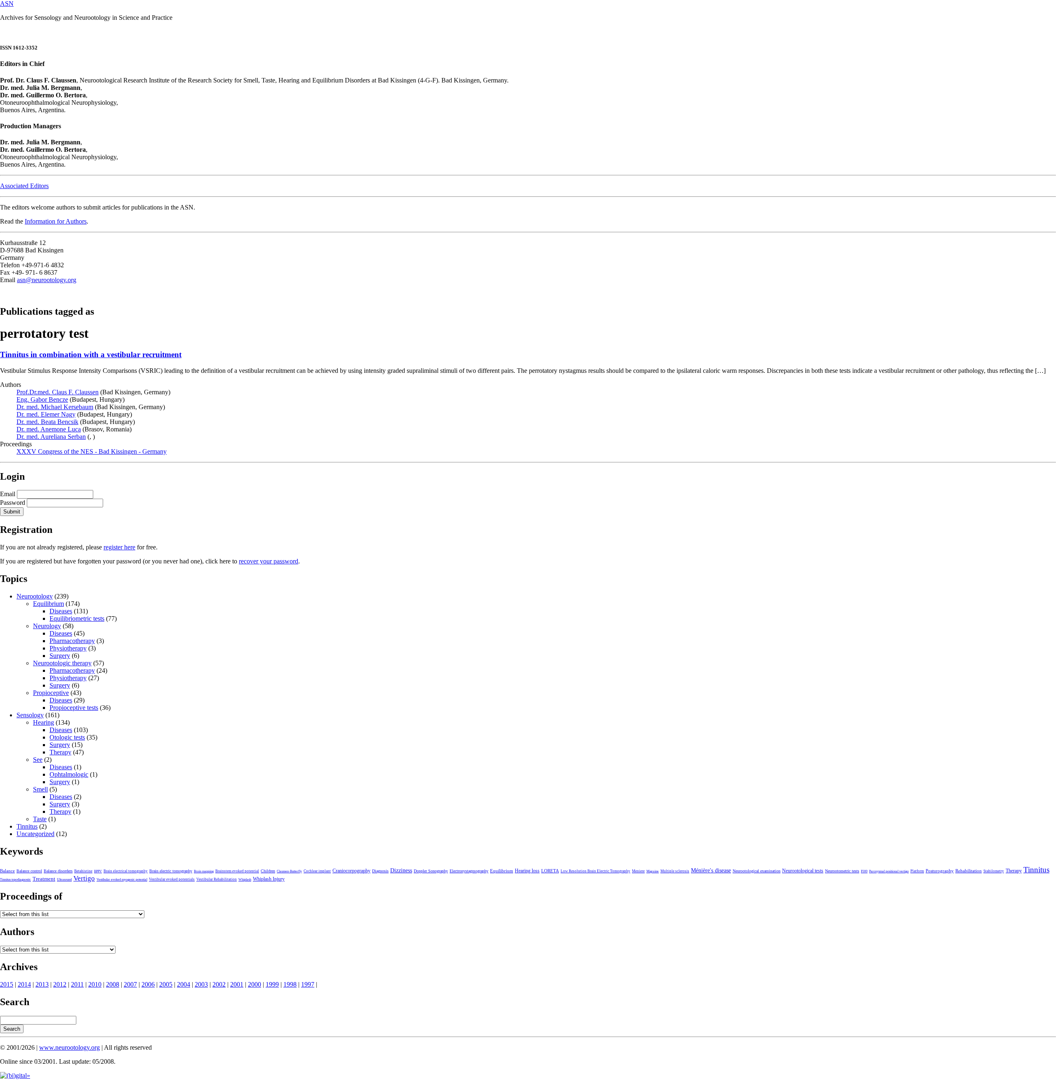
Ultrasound (64, 879)
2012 (59, 984)
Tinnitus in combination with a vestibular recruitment (91, 354)
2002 (219, 984)
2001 (236, 984)
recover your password (268, 561)
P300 (864, 871)
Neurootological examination (756, 871)
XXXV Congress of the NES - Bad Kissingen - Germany (91, 451)
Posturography (940, 870)
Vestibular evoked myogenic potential (122, 879)
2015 (6, 984)
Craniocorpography (351, 871)
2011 (77, 984)
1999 (272, 984)
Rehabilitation (968, 870)
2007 (130, 984)
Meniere (638, 871)
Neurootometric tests (842, 871)
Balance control (29, 871)
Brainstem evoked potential (237, 871)
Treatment (44, 879)
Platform (917, 871)
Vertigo (84, 878)
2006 (148, 984)
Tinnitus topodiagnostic (15, 879)
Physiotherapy (68, 648)
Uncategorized (35, 833)
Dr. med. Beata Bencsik (47, 421)
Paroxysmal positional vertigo (889, 871)
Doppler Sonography (431, 871)
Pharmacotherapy (72, 640)
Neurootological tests (802, 871)
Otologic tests (67, 737)
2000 (254, 984)
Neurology (47, 625)
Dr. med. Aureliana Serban (51, 436)
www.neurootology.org (69, 1047)
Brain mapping (204, 871)
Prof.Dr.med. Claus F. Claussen (57, 392)
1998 (290, 984)
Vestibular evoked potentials (172, 879)
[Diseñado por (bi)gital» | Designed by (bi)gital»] (15, 1075)
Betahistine (83, 871)
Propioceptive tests (74, 707)
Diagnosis (380, 871)
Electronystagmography (469, 871)
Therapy (60, 752)
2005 (165, 984)
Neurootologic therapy (62, 663)
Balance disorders (58, 871)
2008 (112, 984)
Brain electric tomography (170, 871)
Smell (40, 789)
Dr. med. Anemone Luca (48, 429)
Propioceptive (51, 692)
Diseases (61, 611)
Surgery (60, 655)
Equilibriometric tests (77, 618)
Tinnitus (27, 826)
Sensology (30, 715)
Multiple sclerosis (674, 871)
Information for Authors (56, 221)
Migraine (652, 871)
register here (119, 547)
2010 (94, 984)
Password (12, 502)
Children (268, 871)
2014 (24, 984)
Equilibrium (48, 603)
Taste (40, 818)
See (37, 759)
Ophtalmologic (69, 774)
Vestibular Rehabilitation (216, 879)
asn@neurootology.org (46, 279)
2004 (183, 984)
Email (7, 493)
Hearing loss (527, 871)
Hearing (43, 722)
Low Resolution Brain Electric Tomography (595, 871)
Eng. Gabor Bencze (42, 399)
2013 (42, 984)
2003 (201, 984)
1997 (307, 984)
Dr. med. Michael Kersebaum (54, 406)
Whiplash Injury (269, 879)
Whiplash (244, 879)
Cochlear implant (317, 871)
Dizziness (401, 870)
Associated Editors (24, 185)
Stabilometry (993, 871)
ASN (7, 3)
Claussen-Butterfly (289, 871)
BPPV (98, 871)
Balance (7, 870)
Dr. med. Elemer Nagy (45, 414)
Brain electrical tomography (126, 871)
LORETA (550, 870)
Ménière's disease (711, 870)
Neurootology (34, 596)
